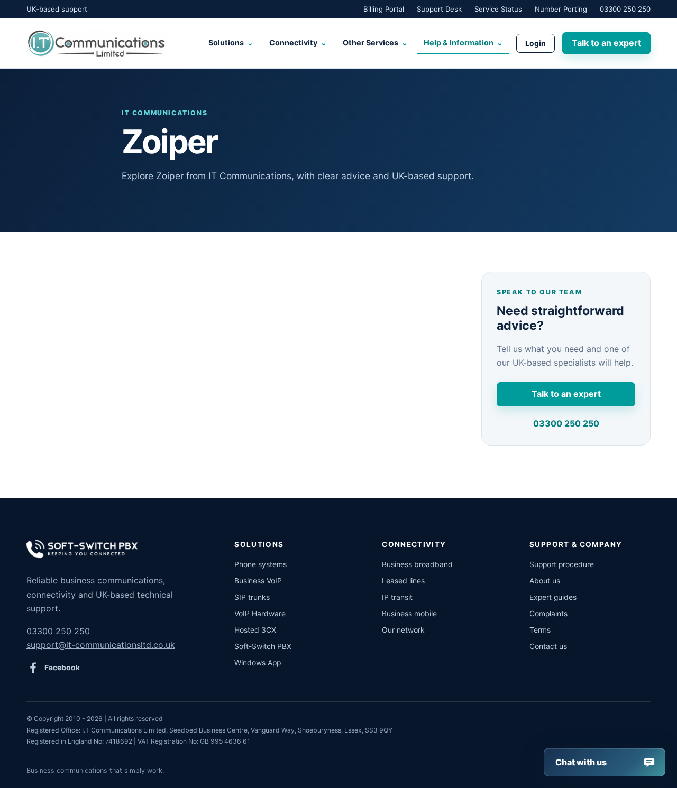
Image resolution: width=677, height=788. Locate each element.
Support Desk (439, 9)
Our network (403, 630)
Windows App (257, 663)
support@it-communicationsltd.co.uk (100, 644)
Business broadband (417, 564)
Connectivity (298, 42)
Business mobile (409, 613)
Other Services (375, 42)
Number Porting (561, 9)
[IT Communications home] (96, 43)
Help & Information (463, 42)
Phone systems (260, 564)
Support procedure (561, 564)
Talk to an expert (606, 43)
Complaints (548, 613)
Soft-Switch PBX (262, 646)
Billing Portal (383, 9)
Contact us (548, 646)
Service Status (498, 9)
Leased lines (403, 581)
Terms (540, 630)
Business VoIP (258, 581)
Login (535, 43)
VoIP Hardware (260, 613)
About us (544, 581)
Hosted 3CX (255, 630)
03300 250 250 (625, 9)
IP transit (397, 597)
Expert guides (553, 597)
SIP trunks (252, 597)
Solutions (230, 42)
